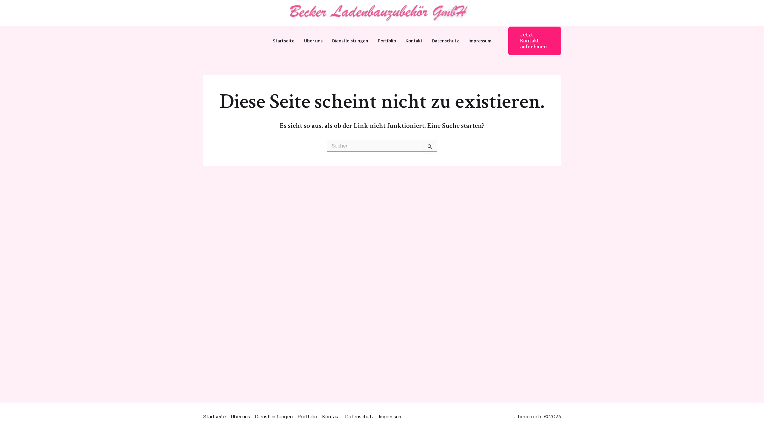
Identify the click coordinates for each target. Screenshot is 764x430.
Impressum (480, 41)
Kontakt (414, 41)
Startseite (284, 41)
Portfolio (387, 41)
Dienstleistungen (350, 41)
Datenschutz (445, 41)
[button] (534, 41)
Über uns (313, 41)
